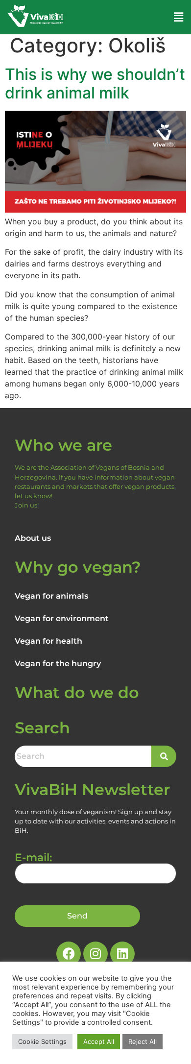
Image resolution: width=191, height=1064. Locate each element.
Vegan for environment (62, 618)
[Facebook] (68, 954)
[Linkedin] (122, 954)
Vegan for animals (51, 596)
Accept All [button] (98, 1041)
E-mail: (33, 858)
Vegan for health (48, 641)
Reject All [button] (142, 1041)
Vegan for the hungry (58, 663)
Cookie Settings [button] (42, 1041)
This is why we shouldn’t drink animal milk (95, 83)
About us (33, 538)
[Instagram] (95, 954)
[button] (178, 17)
